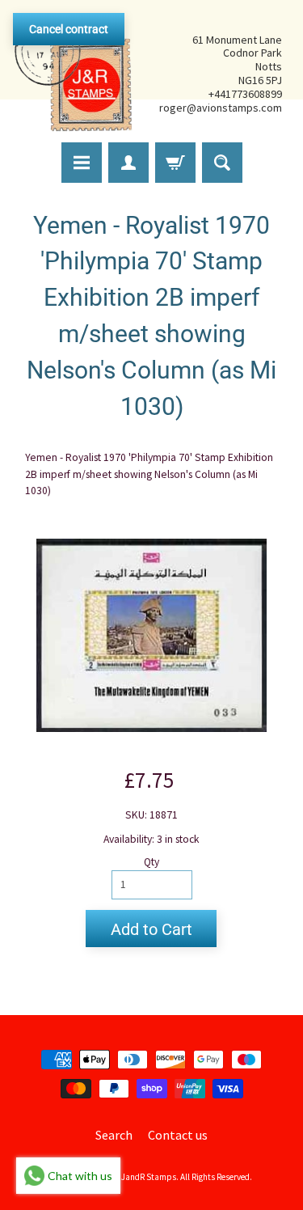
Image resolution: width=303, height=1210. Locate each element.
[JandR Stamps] (73, 73)
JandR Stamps (148, 1176)
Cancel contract (68, 29)
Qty (151, 862)
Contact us (178, 1135)
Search (114, 1135)
